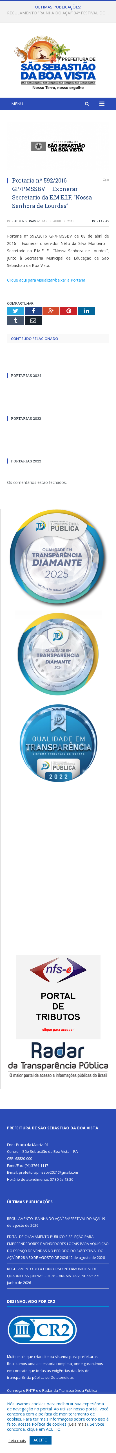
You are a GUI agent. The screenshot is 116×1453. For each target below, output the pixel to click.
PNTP (30, 1390)
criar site (41, 1356)
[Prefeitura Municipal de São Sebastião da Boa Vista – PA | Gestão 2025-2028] (58, 61)
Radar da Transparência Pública (69, 1390)
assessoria (45, 1363)
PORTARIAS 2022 (26, 461)
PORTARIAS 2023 (26, 418)
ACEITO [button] (41, 1440)
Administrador (27, 221)
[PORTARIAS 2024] (58, 365)
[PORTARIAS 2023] (58, 408)
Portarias (100, 221)
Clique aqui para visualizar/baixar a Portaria (46, 280)
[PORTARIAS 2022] (58, 450)
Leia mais (77, 1423)
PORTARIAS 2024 (26, 375)
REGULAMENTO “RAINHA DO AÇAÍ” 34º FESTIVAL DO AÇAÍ (53, 1218)
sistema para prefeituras (76, 1356)
